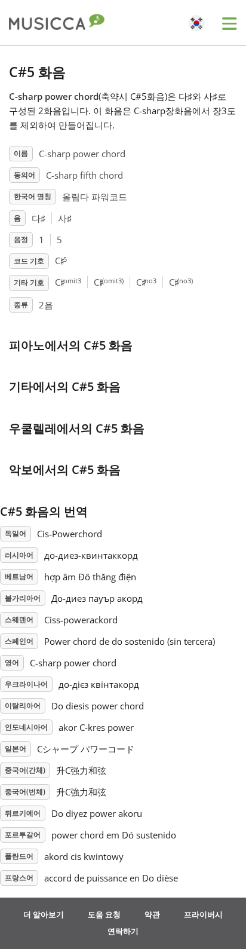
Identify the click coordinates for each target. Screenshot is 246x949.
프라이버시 (203, 914)
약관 (152, 914)
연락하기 (123, 931)
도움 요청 (104, 914)
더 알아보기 (43, 914)
